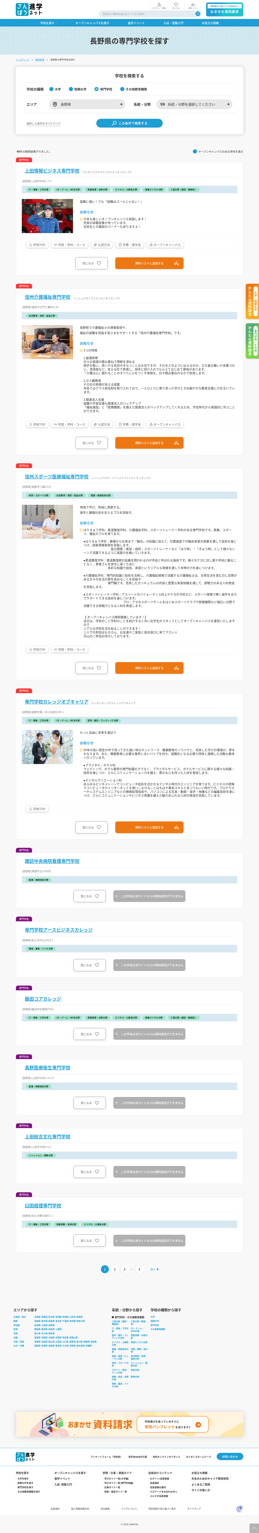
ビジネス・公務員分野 (120, 1343)
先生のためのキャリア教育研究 (210, 1478)
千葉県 (65, 1320)
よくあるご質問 (201, 1484)
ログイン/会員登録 (159, 1478)
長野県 (51, 1325)
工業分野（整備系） (138, 1323)
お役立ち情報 (199, 1473)
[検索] (197, 13)
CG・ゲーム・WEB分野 (137, 1330)
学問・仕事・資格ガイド (117, 1473)
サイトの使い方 (201, 1490)
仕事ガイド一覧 (112, 1487)
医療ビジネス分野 (139, 1342)
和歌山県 (73, 1337)
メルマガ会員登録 (159, 1496)
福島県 (79, 1316)
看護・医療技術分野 (120, 1350)
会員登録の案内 (158, 1487)
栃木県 (44, 1320)
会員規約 (154, 1482)
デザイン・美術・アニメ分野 (120, 1371)
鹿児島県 (80, 1345)
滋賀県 (37, 1337)
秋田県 (65, 1316)
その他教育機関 (158, 1329)
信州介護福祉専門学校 (47, 297)
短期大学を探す (25, 1482)
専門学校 (155, 1325)
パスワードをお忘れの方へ (163, 1491)
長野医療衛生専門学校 (47, 1067)
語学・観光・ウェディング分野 (120, 1336)
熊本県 (58, 1345)
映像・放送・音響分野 (120, 1378)
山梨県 (44, 1325)
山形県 (72, 1316)
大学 (153, 1316)
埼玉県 (58, 1320)
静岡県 (37, 1329)
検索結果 (39, 59)
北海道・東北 (19, 1316)
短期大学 (155, 1320)
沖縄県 (89, 1345)
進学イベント (62, 1478)
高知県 (93, 1341)
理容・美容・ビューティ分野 (120, 1357)
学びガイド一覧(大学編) (116, 1478)
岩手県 (51, 1316)
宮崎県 (72, 1345)
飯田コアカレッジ (43, 998)
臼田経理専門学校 (43, 1205)
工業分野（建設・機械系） (120, 1323)
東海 (15, 1329)
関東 (15, 1320)
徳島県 (72, 1341)
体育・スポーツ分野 (120, 1364)
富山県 (37, 1333)
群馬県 (51, 1320)
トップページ (22, 59)
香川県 (79, 1341)
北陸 (15, 1333)
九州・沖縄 (18, 1345)
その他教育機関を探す (28, 1491)
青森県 (44, 1316)
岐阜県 (51, 1329)
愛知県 (44, 1329)
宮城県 (58, 1316)
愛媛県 (86, 1341)
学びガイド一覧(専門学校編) (118, 1482)
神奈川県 (80, 1320)
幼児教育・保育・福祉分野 (139, 1357)
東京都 (72, 1320)
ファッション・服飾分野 (139, 1364)
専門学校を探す (25, 1487)
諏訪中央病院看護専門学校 (52, 861)
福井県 (51, 1333)
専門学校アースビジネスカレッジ (59, 929)
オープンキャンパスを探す (70, 1473)
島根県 (44, 1341)
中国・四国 (18, 1341)
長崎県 (51, 1345)
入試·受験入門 (63, 1484)
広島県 (58, 1341)
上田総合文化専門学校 (47, 1136)
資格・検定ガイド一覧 (115, 1491)
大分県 (65, 1345)
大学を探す (23, 1478)
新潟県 (37, 1325)
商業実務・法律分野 (139, 1336)
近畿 (15, 1337)
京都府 (44, 1337)
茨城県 (37, 1320)
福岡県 (37, 1345)
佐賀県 (44, 1345)
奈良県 (65, 1337)
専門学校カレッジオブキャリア (57, 701)
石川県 (44, 1333)
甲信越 (16, 1325)
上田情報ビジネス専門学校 (52, 170)
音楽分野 (135, 1369)
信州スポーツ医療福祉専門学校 (57, 476)
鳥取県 (37, 1341)
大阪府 (51, 1337)
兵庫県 (58, 1337)
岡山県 (51, 1341)
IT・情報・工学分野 (120, 1330)
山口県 (65, 1341)
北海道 (37, 1316)
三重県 (58, 1329)
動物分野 (135, 1376)
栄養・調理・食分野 (139, 1350)
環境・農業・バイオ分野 (120, 1385)
